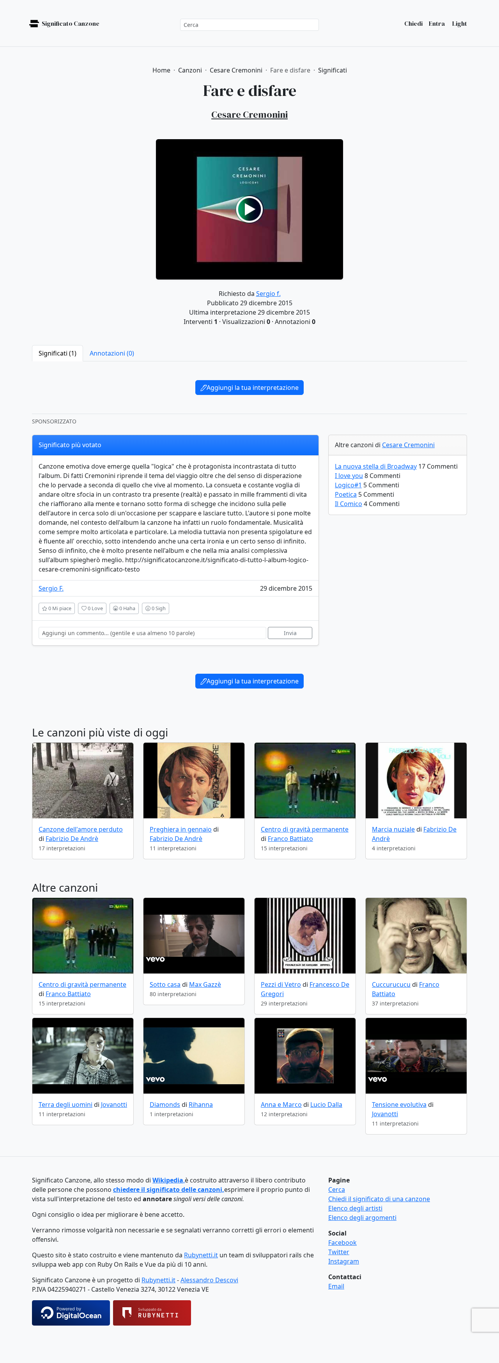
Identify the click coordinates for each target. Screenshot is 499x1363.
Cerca (336, 1189)
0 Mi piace (59, 608)
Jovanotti (114, 1104)
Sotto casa (165, 984)
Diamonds (165, 1104)
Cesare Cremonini (408, 445)
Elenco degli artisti (355, 1208)
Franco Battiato (290, 838)
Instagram (343, 1261)
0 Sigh (158, 608)
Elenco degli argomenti (362, 1217)
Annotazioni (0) (112, 353)
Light (459, 23)
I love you (349, 475)
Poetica (346, 494)
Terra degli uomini (65, 1104)
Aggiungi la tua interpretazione (253, 387)
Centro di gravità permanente (305, 829)
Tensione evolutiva (399, 1104)
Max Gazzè (205, 984)
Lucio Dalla (326, 1104)
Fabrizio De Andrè (72, 838)
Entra (437, 23)
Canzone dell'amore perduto (81, 829)
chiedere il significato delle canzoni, (168, 1189)
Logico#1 (348, 485)
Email (336, 1286)
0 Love (95, 608)
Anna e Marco (281, 1104)
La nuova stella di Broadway (376, 466)
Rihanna (201, 1104)
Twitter (338, 1252)
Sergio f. (268, 293)
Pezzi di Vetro (281, 984)
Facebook (342, 1242)
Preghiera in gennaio (181, 829)
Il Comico (348, 503)
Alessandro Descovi (209, 1280)
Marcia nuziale (393, 829)
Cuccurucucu (391, 984)
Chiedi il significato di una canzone (379, 1199)
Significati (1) (57, 353)
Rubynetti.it (201, 1255)
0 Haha (126, 608)
